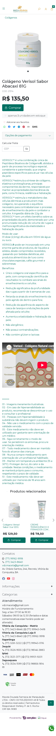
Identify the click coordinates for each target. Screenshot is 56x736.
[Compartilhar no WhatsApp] (4, 127)
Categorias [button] (9, 594)
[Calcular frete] (27, 149)
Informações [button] (11, 586)
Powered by (15, 718)
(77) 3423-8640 (14, 562)
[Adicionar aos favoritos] (6, 500)
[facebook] (4, 578)
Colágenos (11, 17)
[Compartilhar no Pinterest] (23, 127)
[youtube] (9, 578)
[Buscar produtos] (39, 9)
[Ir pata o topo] (51, 703)
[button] (46, 9)
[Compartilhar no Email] (28, 127)
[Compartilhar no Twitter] (14, 127)
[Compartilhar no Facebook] (9, 127)
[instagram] (13, 578)
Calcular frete (10, 143)
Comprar (15, 540)
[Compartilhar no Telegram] (19, 127)
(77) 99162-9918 (14, 558)
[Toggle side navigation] (3, 9)
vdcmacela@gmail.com (15, 565)
